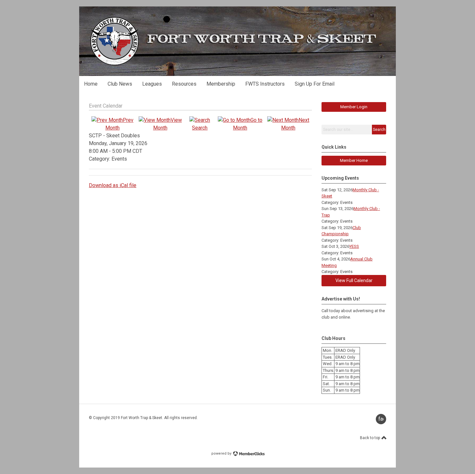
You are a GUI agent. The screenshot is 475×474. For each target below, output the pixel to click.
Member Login (353, 106)
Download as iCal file (112, 185)
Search (379, 129)
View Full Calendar (354, 280)
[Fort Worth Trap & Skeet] (114, 64)
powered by (221, 453)
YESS (354, 246)
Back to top (370, 438)
